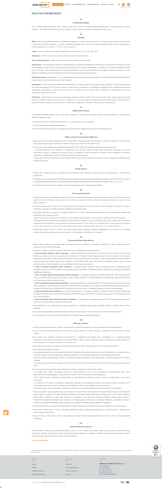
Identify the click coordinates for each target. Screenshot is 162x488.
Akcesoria (104, 4)
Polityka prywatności (38, 471)
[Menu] (159, 445)
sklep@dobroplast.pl (110, 474)
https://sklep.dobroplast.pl (101, 27)
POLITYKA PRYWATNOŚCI (40, 440)
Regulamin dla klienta (38, 474)
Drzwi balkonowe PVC (79, 4)
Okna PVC (67, 4)
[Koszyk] (128, 4)
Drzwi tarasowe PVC (93, 4)
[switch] (156, 454)
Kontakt (111, 4)
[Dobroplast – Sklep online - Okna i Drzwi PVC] (41, 4)
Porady (34, 464)
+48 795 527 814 (107, 470)
